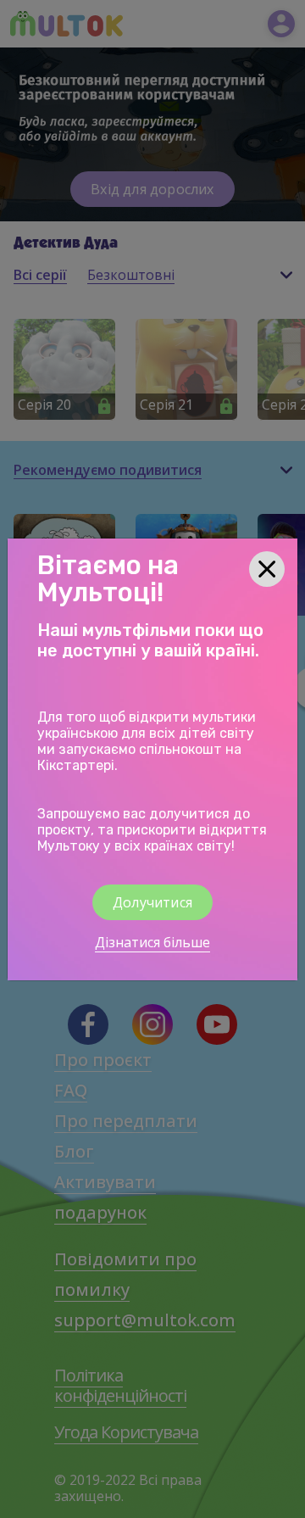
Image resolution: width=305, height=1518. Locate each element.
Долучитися (152, 902)
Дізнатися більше (152, 942)
